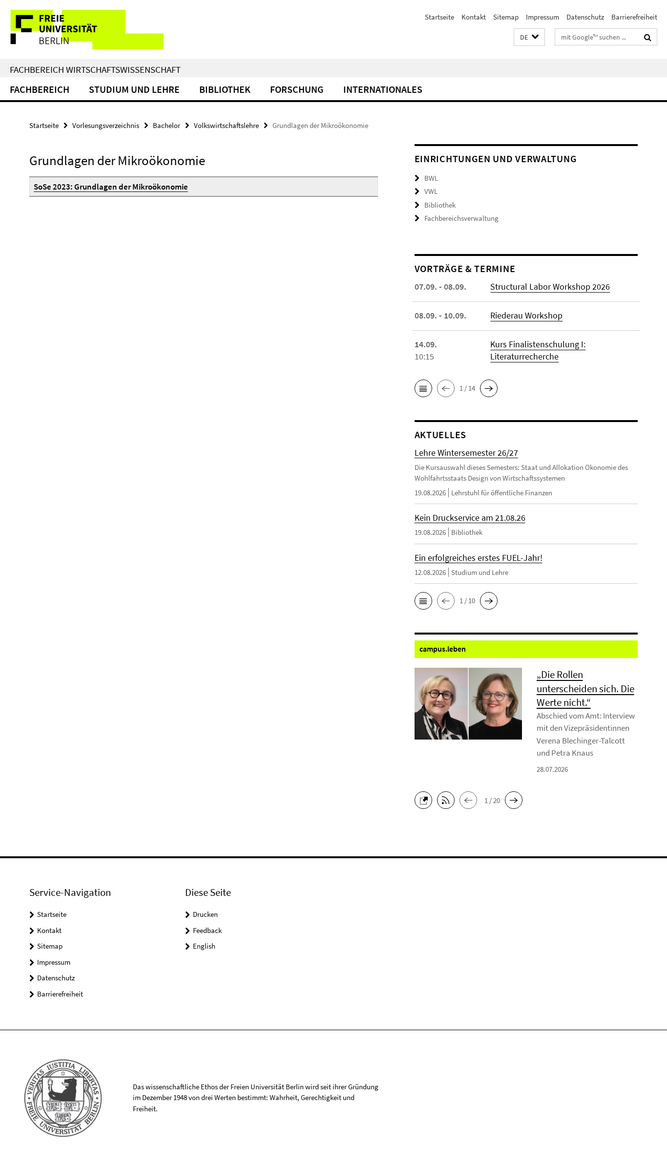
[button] (529, 37)
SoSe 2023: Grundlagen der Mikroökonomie (111, 186)
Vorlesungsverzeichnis (105, 125)
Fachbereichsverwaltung (461, 218)
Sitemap (506, 16)
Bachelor (166, 125)
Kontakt (473, 16)
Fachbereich (39, 89)
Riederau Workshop (526, 315)
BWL (431, 178)
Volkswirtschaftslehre (226, 125)
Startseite (439, 16)
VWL (431, 191)
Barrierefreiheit (634, 16)
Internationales (382, 89)
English (204, 946)
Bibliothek (224, 89)
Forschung (297, 89)
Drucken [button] (205, 914)
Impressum (542, 16)
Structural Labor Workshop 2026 (550, 286)
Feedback (207, 930)
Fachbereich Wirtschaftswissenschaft (95, 69)
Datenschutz (585, 16)
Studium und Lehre (134, 89)
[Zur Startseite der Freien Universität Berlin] (82, 29)
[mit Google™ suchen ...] (648, 37)
